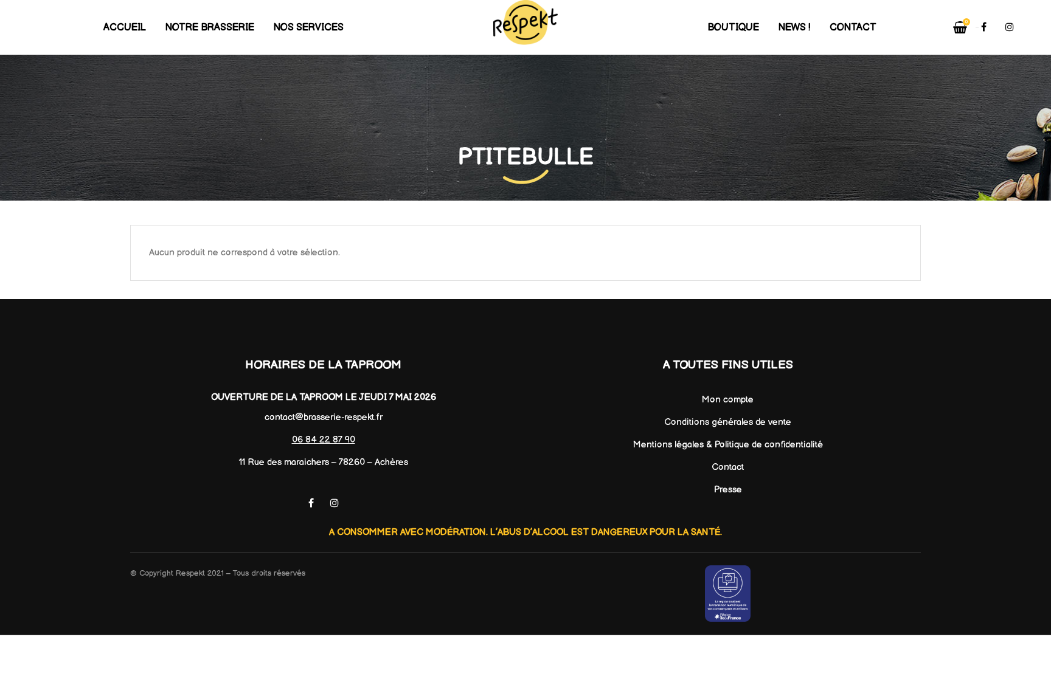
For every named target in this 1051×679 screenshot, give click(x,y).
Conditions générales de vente (727, 422)
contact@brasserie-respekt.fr (324, 417)
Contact (728, 467)
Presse (728, 489)
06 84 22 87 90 (323, 440)
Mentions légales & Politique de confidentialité (728, 444)
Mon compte (728, 399)
